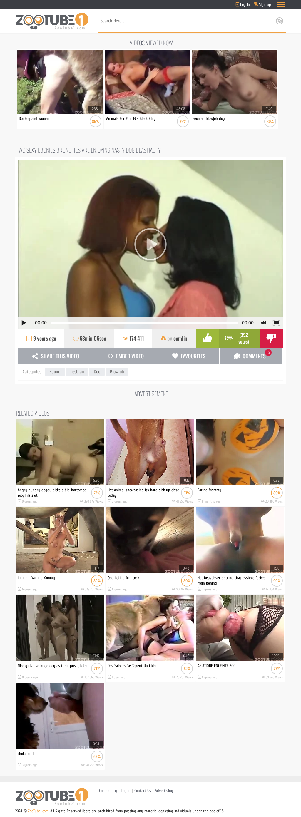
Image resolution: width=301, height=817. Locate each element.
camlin (180, 338)
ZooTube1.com (38, 810)
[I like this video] (207, 338)
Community (108, 790)
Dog (97, 371)
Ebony (55, 371)
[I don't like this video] (271, 338)
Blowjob (117, 371)
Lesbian (77, 371)
